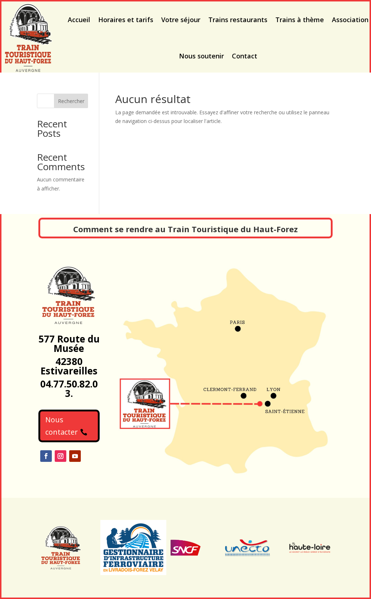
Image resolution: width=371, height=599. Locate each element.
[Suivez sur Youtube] (75, 456)
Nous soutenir (201, 56)
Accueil (79, 19)
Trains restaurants (237, 19)
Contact (244, 56)
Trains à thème (299, 19)
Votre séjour (180, 19)
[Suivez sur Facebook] (46, 456)
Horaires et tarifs (125, 19)
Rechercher (71, 101)
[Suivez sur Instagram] (60, 456)
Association (350, 19)
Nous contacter (61, 426)
